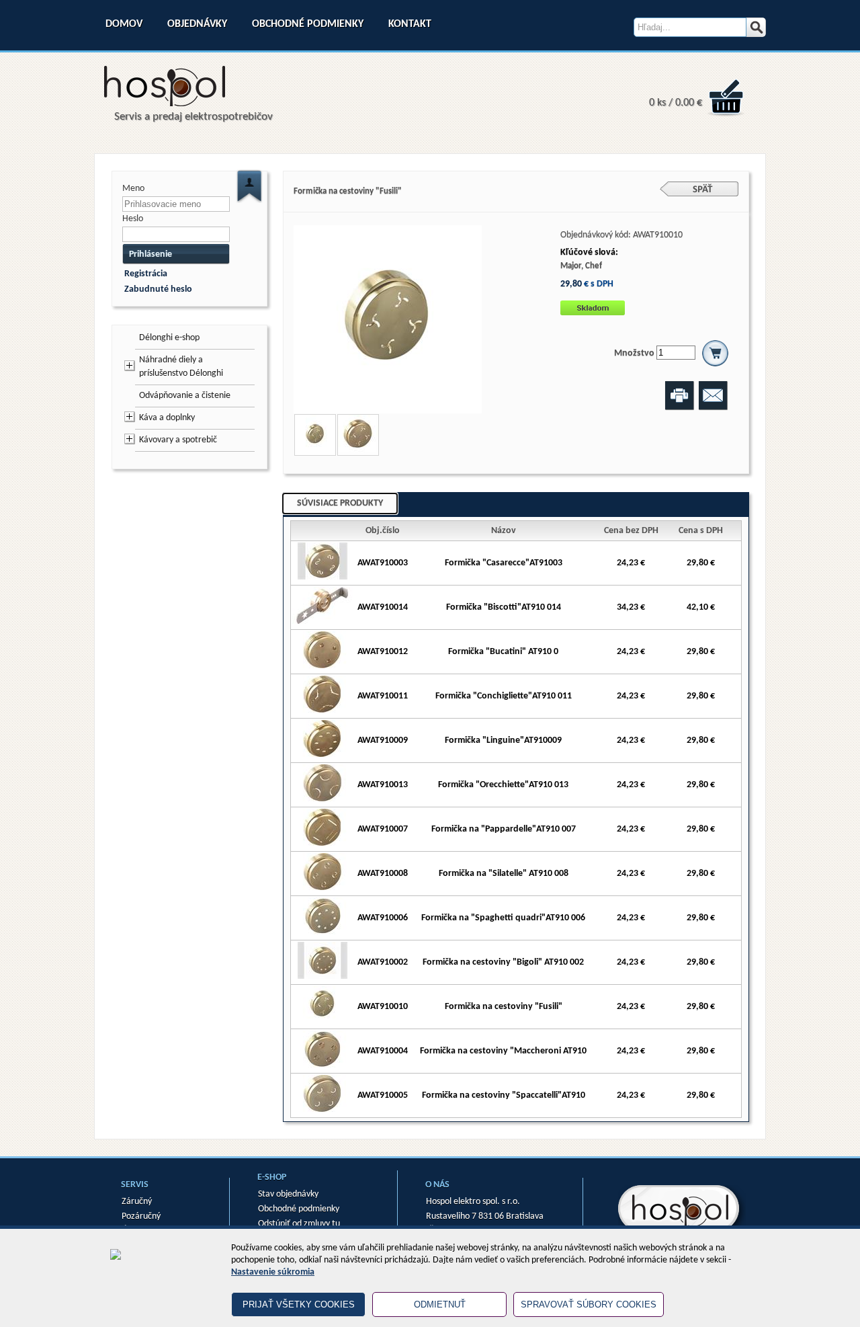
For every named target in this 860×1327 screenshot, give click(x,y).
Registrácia (145, 274)
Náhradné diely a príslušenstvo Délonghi (181, 366)
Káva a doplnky (167, 418)
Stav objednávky (288, 1194)
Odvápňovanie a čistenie (184, 396)
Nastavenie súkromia (272, 1272)
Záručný (137, 1202)
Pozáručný (141, 1216)
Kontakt (409, 24)
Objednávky (197, 24)
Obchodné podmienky (307, 24)
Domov (123, 24)
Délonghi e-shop (169, 338)
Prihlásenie (150, 254)
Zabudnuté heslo (158, 289)
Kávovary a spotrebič (178, 440)
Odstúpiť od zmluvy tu (299, 1224)
